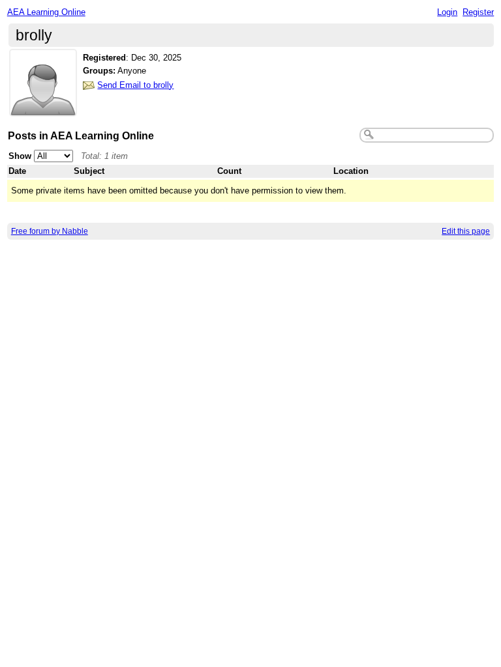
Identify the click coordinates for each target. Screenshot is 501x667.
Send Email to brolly (135, 85)
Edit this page (466, 231)
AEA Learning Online (46, 12)
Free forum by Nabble (49, 231)
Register (478, 12)
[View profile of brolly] (43, 108)
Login (447, 12)
